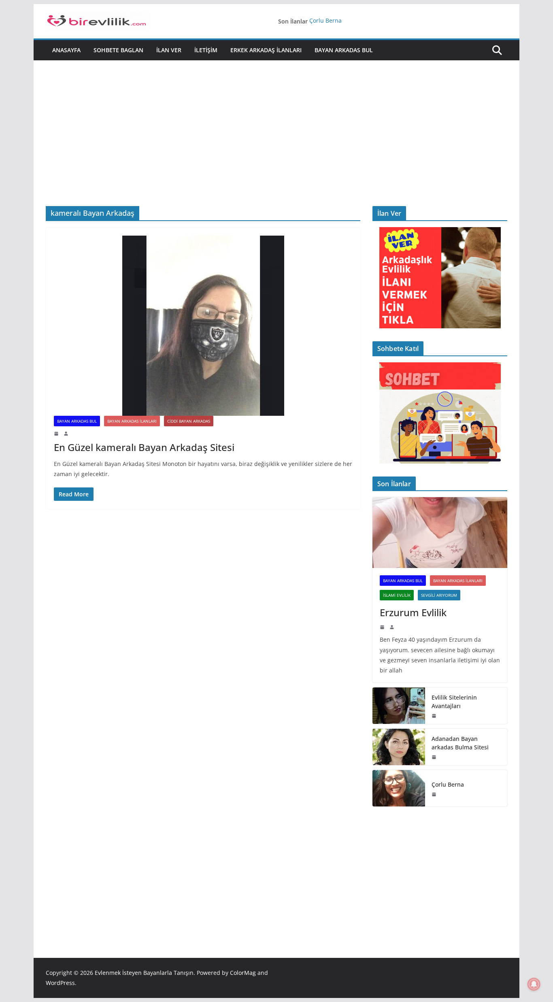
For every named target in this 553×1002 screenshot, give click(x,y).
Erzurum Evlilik (413, 612)
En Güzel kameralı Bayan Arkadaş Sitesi (144, 447)
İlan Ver (168, 50)
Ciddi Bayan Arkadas (188, 421)
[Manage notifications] (533, 984)
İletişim (205, 50)
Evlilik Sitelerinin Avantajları (454, 702)
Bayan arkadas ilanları (132, 421)
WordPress (60, 983)
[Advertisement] (276, 121)
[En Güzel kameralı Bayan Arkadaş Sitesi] (203, 326)
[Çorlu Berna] (398, 788)
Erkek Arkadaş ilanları (266, 50)
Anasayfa (66, 50)
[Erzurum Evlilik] (439, 532)
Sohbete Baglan (118, 50)
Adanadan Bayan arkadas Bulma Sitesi (460, 743)
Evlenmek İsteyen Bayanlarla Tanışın (144, 972)
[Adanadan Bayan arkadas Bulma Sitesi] (398, 747)
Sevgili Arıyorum (439, 595)
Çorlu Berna (325, 21)
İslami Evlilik (396, 595)
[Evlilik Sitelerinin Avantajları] (398, 705)
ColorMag (243, 972)
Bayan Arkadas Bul (344, 50)
